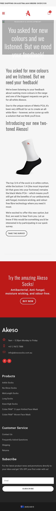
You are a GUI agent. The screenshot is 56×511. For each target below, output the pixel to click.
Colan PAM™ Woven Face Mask (16, 414)
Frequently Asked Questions (15, 439)
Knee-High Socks (10, 403)
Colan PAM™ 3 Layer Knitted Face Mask (20, 409)
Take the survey (16, 233)
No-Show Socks (9, 387)
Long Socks (7, 398)
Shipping (6, 445)
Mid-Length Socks (10, 393)
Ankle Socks (8, 382)
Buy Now (28, 301)
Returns (5, 450)
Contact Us (7, 434)
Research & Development (28, 22)
